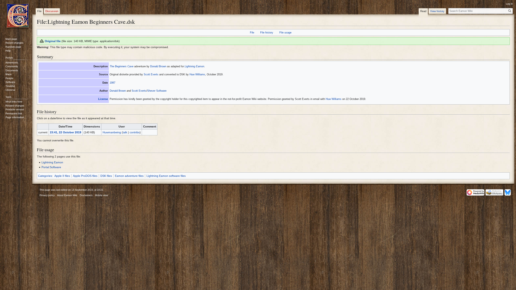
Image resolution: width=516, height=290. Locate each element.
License (103, 98)
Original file (53, 41)
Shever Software (156, 90)
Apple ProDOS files (85, 175)
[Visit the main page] (18, 16)
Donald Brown (158, 66)
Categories (45, 175)
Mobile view (101, 195)
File (252, 32)
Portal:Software (51, 167)
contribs (135, 132)
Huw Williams (197, 74)
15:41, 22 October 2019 (65, 132)
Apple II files (62, 175)
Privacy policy (47, 195)
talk (125, 132)
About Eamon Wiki (67, 195)
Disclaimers (86, 195)
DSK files (106, 175)
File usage (285, 32)
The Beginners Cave (121, 66)
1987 (112, 82)
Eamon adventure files (129, 175)
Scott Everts (151, 74)
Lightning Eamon (194, 66)
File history (266, 32)
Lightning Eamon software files (166, 175)
